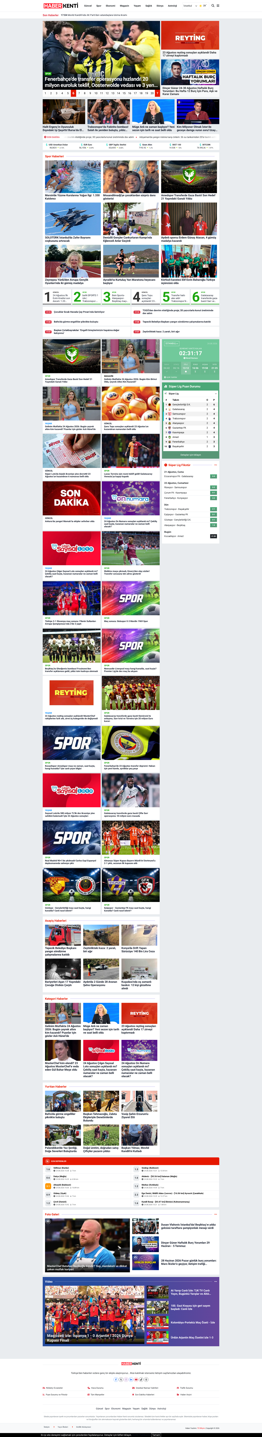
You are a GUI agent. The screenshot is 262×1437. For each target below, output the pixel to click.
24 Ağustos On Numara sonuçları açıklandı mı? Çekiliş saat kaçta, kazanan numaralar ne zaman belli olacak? (130, 524)
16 (129, 93)
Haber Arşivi (186, 1394)
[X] (121, 1379)
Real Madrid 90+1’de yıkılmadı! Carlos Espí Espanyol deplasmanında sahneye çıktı (70, 862)
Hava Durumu (97, 1388)
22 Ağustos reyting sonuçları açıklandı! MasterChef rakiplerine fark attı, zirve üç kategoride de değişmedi (71, 717)
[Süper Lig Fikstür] (215, 465)
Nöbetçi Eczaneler (54, 1388)
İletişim (47, 1427)
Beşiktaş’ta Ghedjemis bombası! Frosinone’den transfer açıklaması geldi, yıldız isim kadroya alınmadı (71, 670)
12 (107, 93)
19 (146, 93)
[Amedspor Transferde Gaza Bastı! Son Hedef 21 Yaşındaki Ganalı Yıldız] (72, 356)
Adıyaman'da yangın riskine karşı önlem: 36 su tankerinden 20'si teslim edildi (81, 137)
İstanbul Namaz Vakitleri (147, 1388)
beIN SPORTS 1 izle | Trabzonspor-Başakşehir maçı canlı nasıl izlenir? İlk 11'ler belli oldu (90, 298)
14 (118, 93)
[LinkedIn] (131, 1379)
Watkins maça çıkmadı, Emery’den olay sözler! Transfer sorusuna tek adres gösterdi (127, 572)
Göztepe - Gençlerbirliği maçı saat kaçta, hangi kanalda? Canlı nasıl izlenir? (68, 909)
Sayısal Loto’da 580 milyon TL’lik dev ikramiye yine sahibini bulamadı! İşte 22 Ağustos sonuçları (70, 814)
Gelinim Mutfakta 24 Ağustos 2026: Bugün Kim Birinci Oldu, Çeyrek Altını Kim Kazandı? (130, 380)
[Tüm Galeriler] (215, 1214)
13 (112, 93)
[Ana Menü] (216, 6)
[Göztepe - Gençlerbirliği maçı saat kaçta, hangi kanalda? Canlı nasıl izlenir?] (72, 885)
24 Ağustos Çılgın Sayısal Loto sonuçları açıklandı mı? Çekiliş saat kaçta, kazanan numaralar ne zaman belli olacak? (71, 574)
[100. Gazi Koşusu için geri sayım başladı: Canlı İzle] (158, 1307)
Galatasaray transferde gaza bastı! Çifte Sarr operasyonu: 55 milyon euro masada (126, 814)
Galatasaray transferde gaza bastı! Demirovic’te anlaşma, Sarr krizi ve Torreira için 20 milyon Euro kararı (128, 718)
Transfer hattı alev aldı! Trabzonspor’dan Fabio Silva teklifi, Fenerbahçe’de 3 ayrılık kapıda (180, 298)
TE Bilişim (201, 1428)
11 (101, 93)
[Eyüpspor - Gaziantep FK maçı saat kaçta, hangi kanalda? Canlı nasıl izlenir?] (131, 885)
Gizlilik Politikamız (141, 1435)
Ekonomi (110, 5)
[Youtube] (136, 1379)
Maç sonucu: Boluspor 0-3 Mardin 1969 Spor (126, 621)
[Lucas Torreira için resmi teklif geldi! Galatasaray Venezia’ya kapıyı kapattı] (131, 451)
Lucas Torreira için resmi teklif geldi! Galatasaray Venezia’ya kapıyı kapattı (128, 475)
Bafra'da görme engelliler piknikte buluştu (154, 137)
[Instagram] (126, 1379)
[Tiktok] (141, 1379)
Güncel (88, 5)
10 (96, 93)
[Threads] (146, 1379)
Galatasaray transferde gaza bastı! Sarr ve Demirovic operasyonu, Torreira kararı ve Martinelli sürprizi (209, 298)
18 (140, 93)
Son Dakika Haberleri (144, 1394)
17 (135, 93)
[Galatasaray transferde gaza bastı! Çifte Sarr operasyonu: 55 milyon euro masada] (131, 790)
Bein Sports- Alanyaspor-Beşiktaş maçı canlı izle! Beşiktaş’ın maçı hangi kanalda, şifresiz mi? (120, 298)
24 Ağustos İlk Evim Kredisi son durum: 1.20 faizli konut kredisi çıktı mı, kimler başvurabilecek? (61, 298)
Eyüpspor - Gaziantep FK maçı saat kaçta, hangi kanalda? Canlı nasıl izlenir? (127, 909)
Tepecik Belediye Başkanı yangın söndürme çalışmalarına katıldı (177, 321)
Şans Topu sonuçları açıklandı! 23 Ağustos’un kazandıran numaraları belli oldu (149, 298)
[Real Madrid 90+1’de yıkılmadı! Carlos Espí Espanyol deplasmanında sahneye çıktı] (72, 838)
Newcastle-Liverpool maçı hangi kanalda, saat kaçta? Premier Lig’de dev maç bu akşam (130, 670)
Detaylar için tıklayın (191, 454)
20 (152, 93)
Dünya (160, 5)
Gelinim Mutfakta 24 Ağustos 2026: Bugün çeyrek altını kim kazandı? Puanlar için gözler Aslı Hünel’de (70, 427)
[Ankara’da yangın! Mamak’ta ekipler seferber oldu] (72, 498)
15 (124, 93)
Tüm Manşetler (97, 1394)
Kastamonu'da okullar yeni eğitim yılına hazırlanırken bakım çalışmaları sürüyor (104, 15)
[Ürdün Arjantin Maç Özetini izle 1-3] (158, 1337)
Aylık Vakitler (171, 377)
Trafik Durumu (186, 1388)
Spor (98, 5)
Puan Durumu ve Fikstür (56, 1394)
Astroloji (172, 5)
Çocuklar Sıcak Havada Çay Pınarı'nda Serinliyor (79, 311)
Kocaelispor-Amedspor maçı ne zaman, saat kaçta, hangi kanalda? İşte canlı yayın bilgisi (70, 767)
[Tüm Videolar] (215, 1281)
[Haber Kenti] (61, 5)
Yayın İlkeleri (62, 1427)
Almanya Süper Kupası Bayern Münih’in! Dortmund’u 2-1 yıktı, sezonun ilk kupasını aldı (129, 862)
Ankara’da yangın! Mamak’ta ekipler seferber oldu (69, 521)
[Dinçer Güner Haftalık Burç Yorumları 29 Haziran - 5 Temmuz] (145, 1244)
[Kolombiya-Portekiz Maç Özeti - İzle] (158, 1322)
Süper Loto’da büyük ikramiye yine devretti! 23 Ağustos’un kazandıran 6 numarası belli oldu (67, 475)
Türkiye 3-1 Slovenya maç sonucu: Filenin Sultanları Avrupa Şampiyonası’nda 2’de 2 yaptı (70, 622)
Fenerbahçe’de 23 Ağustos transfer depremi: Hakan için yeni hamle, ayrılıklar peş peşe (129, 767)
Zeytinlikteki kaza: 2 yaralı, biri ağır (161, 331)
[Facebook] (116, 1379)
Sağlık (148, 5)
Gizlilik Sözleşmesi (83, 1427)
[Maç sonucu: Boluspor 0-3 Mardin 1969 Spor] (131, 598)
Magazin (124, 5)
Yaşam (137, 5)
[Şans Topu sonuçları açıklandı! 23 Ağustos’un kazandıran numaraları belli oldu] (131, 404)
